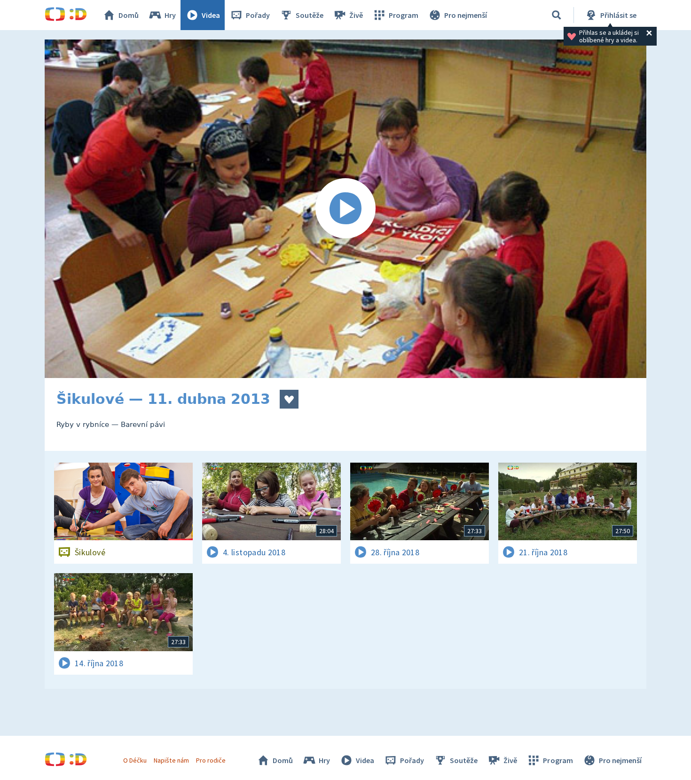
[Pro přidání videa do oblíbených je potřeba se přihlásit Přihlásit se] (289, 399)
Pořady (258, 15)
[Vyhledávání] (556, 15)
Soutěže (309, 15)
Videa (211, 15)
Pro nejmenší (465, 15)
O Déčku (135, 760)
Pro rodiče (211, 760)
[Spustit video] (345, 208)
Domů (128, 15)
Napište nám (171, 760)
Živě (356, 15)
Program (403, 15)
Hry (170, 15)
